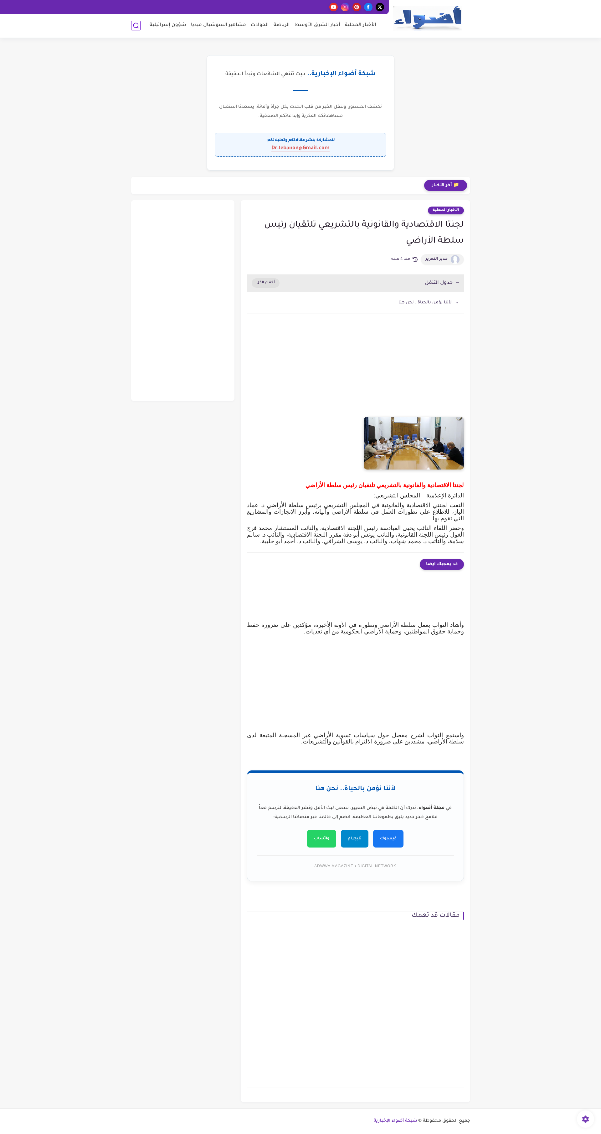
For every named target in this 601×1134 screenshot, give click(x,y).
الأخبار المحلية (360, 25)
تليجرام (355, 839)
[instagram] (345, 7)
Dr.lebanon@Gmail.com (300, 148)
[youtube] (333, 7)
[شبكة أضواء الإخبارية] (427, 18)
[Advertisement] (355, 371)
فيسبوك (388, 839)
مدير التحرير (436, 259)
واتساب (321, 839)
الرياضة (282, 25)
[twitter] (380, 7)
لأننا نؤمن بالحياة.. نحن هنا (425, 302)
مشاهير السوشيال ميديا (218, 25)
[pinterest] (356, 7)
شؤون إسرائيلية (168, 25)
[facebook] (368, 7)
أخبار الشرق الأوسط (317, 25)
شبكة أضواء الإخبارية (395, 1121)
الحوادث (260, 25)
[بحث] (136, 25)
